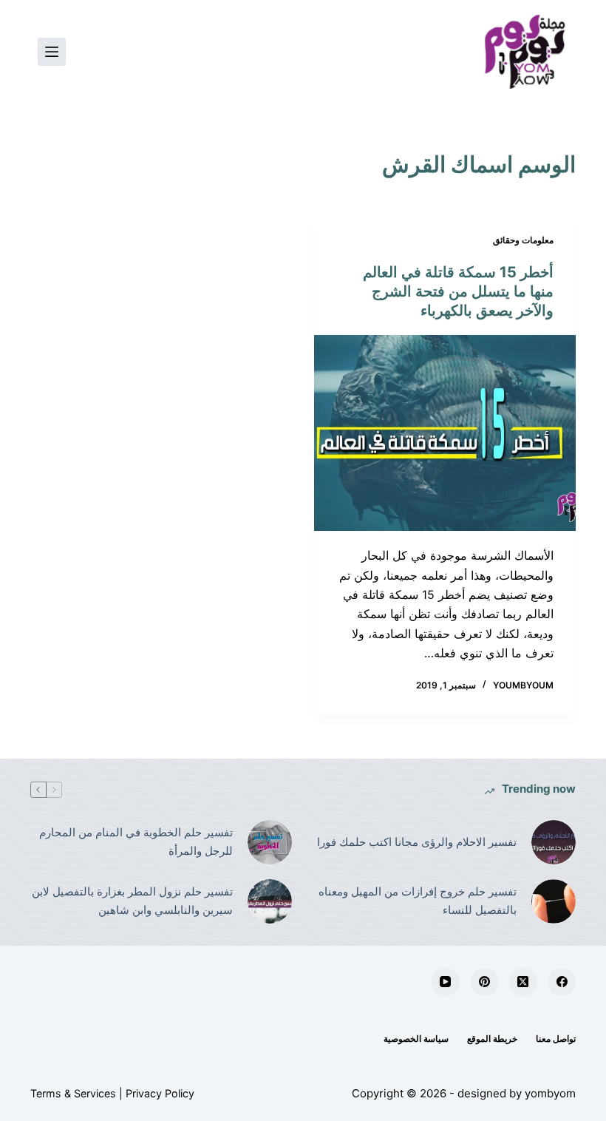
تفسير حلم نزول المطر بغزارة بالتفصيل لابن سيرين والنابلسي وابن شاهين (132, 900)
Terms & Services (73, 1093)
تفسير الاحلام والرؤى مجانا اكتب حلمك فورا (417, 842)
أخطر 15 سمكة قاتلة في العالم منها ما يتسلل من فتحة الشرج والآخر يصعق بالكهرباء (458, 291)
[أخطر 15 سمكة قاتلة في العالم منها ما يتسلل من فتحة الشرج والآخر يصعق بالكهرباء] (445, 433)
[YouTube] (446, 982)
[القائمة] (52, 52)
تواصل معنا (556, 1038)
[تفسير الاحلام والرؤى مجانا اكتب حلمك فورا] (553, 842)
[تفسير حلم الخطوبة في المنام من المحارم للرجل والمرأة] (270, 842)
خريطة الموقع (492, 1038)
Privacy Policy (160, 1093)
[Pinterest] (485, 982)
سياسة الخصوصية (416, 1038)
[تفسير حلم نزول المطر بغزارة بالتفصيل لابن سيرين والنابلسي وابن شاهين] (270, 901)
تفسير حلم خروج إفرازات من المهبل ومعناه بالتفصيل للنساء (418, 900)
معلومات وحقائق (523, 239)
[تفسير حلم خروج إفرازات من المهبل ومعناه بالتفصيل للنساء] (553, 901)
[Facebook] (562, 982)
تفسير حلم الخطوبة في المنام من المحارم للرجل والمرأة (136, 841)
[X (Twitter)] (523, 982)
